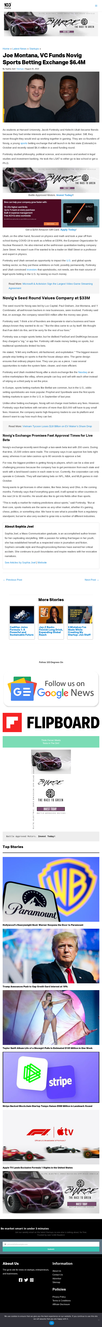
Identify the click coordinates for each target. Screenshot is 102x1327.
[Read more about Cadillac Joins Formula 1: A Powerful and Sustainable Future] (22, 614)
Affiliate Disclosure (61, 1304)
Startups (34, 48)
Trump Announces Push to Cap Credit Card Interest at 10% (35, 987)
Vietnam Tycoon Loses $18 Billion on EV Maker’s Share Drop (57, 426)
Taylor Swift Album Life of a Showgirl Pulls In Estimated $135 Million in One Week (48, 1048)
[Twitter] (26, 1280)
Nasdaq (82, 372)
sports (23, 143)
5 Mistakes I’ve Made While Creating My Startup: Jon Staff (79, 631)
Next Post (92, 579)
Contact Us (57, 1275)
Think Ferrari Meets (51, 740)
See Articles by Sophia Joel (20, 562)
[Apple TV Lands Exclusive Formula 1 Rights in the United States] (51, 1137)
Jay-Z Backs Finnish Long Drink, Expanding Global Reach (51, 631)
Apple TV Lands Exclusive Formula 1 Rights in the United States (38, 1168)
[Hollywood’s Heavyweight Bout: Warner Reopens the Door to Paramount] (51, 889)
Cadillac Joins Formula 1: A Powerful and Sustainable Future (21, 631)
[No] (98, 1320)
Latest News (19, 48)
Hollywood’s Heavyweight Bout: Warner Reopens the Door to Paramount (43, 925)
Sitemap (56, 1282)
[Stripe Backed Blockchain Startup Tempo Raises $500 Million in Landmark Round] (51, 1077)
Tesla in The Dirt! (51, 743)
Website (42, 562)
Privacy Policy (59, 1297)
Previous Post (12, 579)
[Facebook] (21, 1280)
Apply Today (68, 229)
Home (6, 48)
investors (32, 269)
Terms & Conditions (61, 1300)
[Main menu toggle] (96, 6)
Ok (51, 1323)
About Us (56, 1271)
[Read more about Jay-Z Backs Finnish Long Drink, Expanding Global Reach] (51, 614)
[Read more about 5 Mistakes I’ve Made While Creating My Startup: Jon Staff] (80, 614)
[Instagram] (32, 1280)
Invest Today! (64, 195)
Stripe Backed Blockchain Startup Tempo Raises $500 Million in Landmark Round (47, 1106)
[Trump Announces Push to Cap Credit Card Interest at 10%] (51, 956)
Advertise (56, 1278)
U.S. (68, 260)
